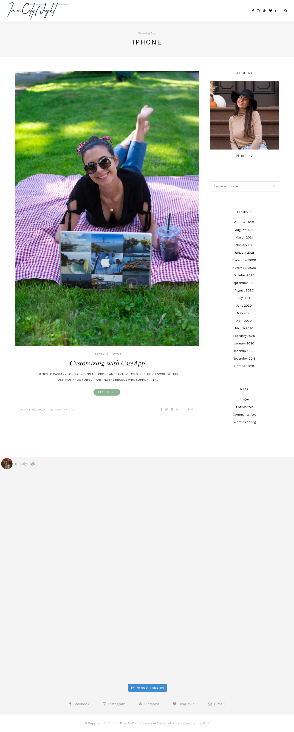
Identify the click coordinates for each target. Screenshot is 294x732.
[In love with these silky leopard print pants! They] (183, 577)
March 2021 (244, 237)
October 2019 (244, 366)
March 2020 (244, 328)
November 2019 (244, 358)
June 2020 (244, 306)
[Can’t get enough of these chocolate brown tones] (183, 535)
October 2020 (244, 275)
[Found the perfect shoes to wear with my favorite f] (110, 660)
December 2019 (244, 351)
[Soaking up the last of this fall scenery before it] (256, 493)
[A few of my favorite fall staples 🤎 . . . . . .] (256, 577)
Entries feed (245, 407)
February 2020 (244, 336)
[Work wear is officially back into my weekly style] (110, 619)
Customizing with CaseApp (107, 363)
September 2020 (244, 283)
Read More (107, 392)
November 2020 (244, 268)
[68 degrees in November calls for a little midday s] (37, 535)
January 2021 (244, 253)
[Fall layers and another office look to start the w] (37, 577)
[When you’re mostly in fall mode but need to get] (37, 619)
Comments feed (245, 414)
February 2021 (244, 245)
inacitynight (64, 409)
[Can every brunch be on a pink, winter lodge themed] (37, 493)
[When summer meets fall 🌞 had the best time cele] (256, 660)
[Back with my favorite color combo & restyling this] (110, 493)
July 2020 (244, 298)
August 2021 (244, 230)
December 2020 (244, 260)
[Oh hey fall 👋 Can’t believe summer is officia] (183, 660)
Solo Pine (202, 723)
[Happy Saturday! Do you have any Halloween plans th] (110, 577)
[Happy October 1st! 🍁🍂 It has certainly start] (37, 660)
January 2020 (244, 343)
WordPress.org (245, 422)
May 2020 (244, 313)
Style (117, 354)
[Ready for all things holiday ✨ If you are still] (183, 493)
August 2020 (244, 290)
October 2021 (244, 222)
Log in (244, 399)
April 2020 (244, 321)
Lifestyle (100, 354)
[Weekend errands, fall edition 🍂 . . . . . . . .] (183, 619)
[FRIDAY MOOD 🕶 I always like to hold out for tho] (256, 535)
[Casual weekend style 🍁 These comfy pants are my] (110, 535)
